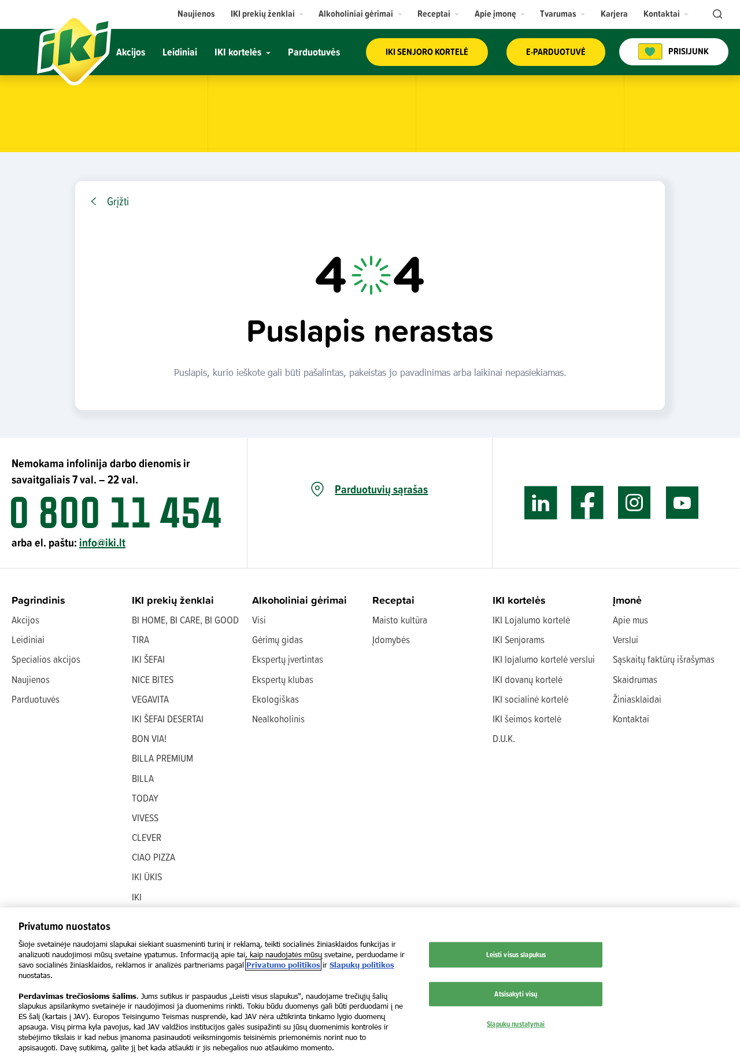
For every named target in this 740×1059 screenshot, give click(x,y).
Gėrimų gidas (277, 639)
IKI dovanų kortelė (528, 679)
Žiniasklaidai (637, 699)
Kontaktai (631, 718)
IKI (137, 897)
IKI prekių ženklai (173, 600)
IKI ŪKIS (147, 876)
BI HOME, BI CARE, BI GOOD (185, 619)
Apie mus (630, 619)
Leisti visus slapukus (516, 954)
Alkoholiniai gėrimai (299, 600)
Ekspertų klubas (282, 679)
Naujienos (31, 679)
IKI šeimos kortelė (527, 718)
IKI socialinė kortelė (530, 699)
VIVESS (145, 817)
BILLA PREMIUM (162, 758)
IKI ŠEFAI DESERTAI (168, 718)
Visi (259, 619)
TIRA (140, 639)
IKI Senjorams (519, 639)
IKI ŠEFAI (148, 659)
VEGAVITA (150, 699)
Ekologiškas (275, 699)
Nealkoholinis (278, 718)
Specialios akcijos (46, 659)
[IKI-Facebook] (587, 502)
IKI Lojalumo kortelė (531, 619)
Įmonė (627, 600)
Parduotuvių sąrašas (381, 489)
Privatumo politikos (283, 964)
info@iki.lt (102, 542)
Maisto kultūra (399, 619)
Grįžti (118, 201)
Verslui (625, 639)
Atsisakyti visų (515, 993)
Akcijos (25, 619)
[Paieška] (716, 14)
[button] (267, 13)
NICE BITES (152, 679)
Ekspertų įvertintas (287, 659)
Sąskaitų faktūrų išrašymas (664, 659)
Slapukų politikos (362, 964)
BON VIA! (149, 738)
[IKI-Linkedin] (540, 502)
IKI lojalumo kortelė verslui (544, 659)
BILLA (143, 778)
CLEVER (146, 837)
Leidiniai (28, 639)
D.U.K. (504, 738)
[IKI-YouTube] (681, 502)
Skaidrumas (635, 679)
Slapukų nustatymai (516, 1023)
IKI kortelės (519, 600)
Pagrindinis (38, 600)
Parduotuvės (36, 699)
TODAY (145, 798)
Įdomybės (391, 639)
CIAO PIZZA (153, 857)
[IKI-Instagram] (634, 502)
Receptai (393, 600)
